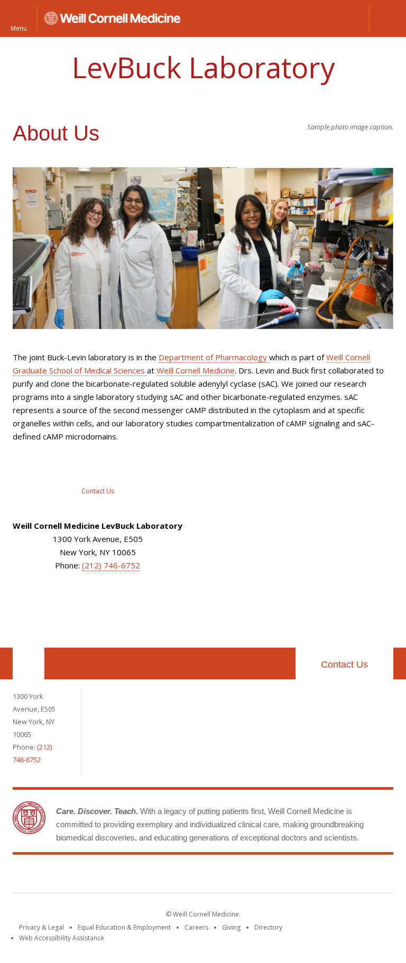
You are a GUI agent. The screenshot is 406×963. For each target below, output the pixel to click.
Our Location (28, 663)
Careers (196, 927)
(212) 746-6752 (111, 565)
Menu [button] (19, 28)
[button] (387, 18)
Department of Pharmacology (214, 357)
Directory (268, 927)
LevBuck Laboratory (203, 67)
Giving (231, 927)
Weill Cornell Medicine (195, 370)
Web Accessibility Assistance (61, 937)
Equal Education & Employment (124, 927)
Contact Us (344, 664)
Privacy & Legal (41, 927)
